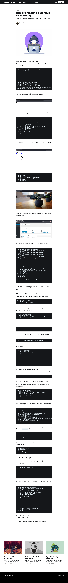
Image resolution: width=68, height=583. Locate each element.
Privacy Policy (30, 2)
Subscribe (61, 2)
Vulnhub (17, 10)
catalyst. (44, 521)
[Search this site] (53, 2)
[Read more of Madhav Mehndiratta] (17, 23)
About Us (24, 2)
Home (20, 2)
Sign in (56, 2)
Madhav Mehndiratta (23, 22)
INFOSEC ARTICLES (10, 2)
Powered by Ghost (61, 575)
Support (36, 2)
